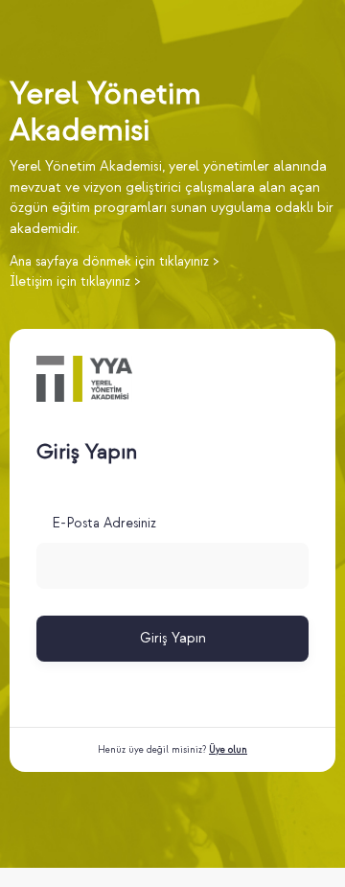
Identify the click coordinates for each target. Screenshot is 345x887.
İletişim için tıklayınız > (75, 281)
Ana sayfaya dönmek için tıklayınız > (114, 261)
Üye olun (228, 750)
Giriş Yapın (173, 638)
